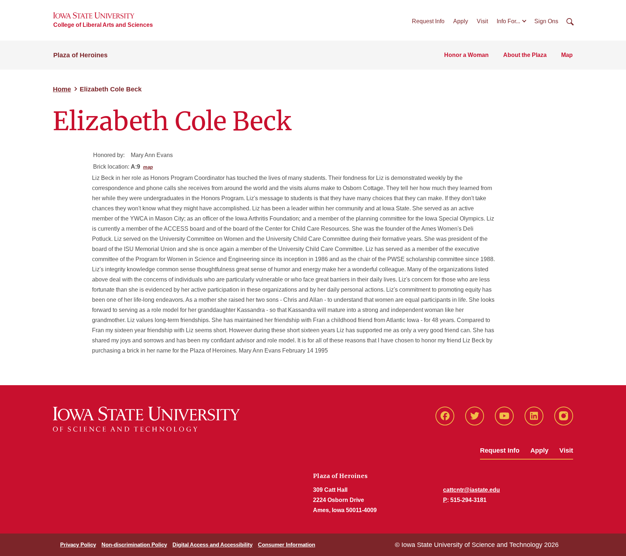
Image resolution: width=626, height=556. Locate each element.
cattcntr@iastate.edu (471, 490)
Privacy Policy (78, 544)
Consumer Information (286, 544)
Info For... (508, 21)
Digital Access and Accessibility (212, 544)
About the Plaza (525, 55)
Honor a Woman (466, 55)
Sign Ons (546, 21)
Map (567, 55)
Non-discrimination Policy (134, 544)
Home (62, 89)
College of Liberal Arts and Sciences (103, 25)
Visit (482, 21)
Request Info (428, 21)
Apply (460, 21)
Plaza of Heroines (80, 55)
